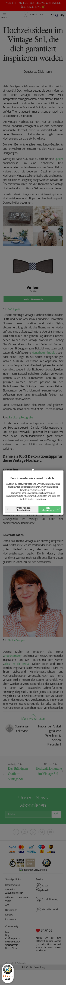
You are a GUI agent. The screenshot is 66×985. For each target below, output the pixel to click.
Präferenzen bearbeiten (23, 509)
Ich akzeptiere (48, 509)
